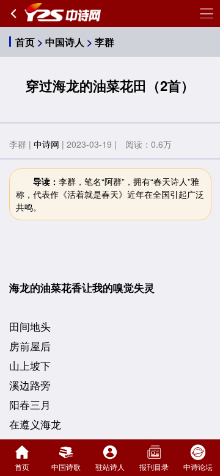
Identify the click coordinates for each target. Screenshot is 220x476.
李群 (104, 42)
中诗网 (46, 144)
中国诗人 (64, 42)
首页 (25, 42)
